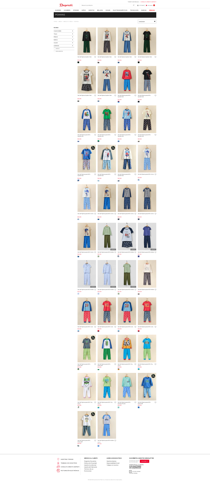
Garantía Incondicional (90, 465)
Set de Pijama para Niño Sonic (146, 174)
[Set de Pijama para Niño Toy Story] (127, 349)
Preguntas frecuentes (90, 461)
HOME (55, 21)
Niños (84, 10)
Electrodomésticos (120, 10)
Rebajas (152, 10)
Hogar (108, 10)
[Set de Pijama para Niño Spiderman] (127, 80)
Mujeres (58, 10)
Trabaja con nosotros (69, 463)
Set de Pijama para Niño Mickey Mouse (124, 403)
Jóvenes (76, 10)
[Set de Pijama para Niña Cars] (127, 311)
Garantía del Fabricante (90, 467)
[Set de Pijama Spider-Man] (87, 41)
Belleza (100, 10)
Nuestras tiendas (67, 459)
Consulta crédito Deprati (148, 1)
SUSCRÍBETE (144, 461)
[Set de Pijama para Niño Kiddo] (107, 237)
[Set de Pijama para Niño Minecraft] (87, 349)
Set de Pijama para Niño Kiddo (106, 252)
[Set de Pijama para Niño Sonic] (147, 159)
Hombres (67, 10)
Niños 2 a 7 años (67, 21)
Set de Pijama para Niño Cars (85, 326)
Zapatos (91, 10)
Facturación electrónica (70, 470)
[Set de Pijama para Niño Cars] (87, 311)
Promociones (87, 471)
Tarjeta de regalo (133, 1)
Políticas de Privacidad (90, 463)
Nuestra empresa (111, 461)
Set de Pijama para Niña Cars (125, 326)
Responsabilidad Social (113, 463)
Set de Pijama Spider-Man (85, 56)
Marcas (143, 10)
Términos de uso (88, 469)
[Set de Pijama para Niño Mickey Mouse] (127, 387)
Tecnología (134, 10)
